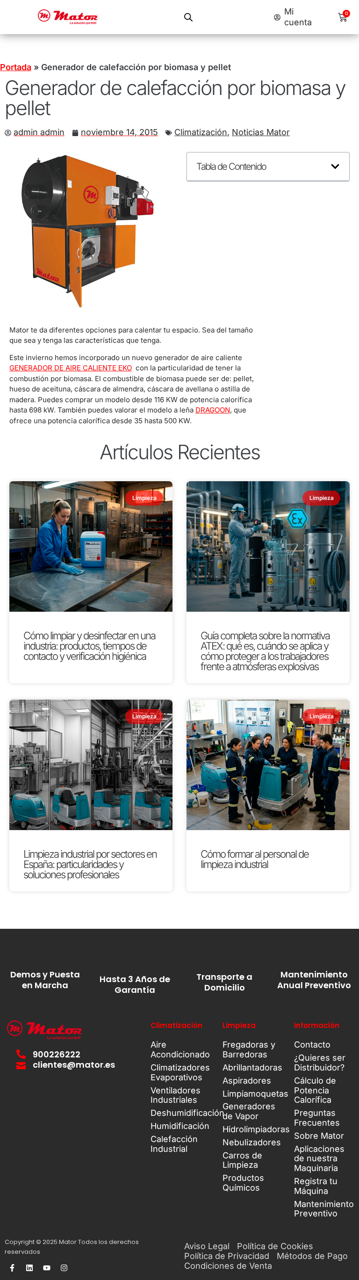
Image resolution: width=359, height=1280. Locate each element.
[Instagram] (64, 1267)
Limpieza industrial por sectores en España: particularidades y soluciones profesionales (90, 864)
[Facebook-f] (12, 1267)
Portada (15, 67)
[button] (335, 166)
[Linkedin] (29, 1267)
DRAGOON (212, 409)
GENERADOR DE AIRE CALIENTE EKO (70, 367)
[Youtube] (46, 1267)
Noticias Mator (261, 132)
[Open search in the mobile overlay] (188, 17)
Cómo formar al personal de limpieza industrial (255, 859)
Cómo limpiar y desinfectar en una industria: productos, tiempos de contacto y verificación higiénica (89, 645)
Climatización (200, 132)
